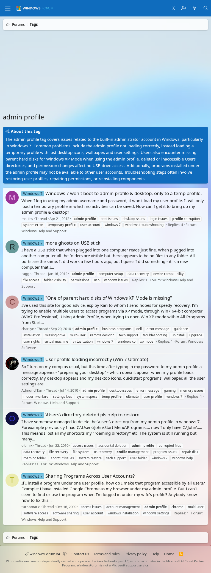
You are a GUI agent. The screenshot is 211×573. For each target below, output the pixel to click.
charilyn (27, 328)
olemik (26, 445)
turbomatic (30, 506)
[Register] (184, 8)
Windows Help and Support (43, 230)
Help (155, 553)
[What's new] (194, 8)
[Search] (205, 8)
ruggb (26, 273)
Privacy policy (135, 553)
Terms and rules (107, 553)
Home (169, 553)
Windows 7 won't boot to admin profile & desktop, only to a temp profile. (112, 193)
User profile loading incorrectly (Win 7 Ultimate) (85, 359)
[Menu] (7, 8)
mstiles (27, 218)
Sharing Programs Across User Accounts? (79, 476)
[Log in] (173, 8)
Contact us (80, 553)
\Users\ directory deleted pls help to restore (81, 414)
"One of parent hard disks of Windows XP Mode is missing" (97, 298)
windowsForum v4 (45, 553)
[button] (65, 554)
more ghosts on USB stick (61, 243)
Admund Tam (32, 390)
